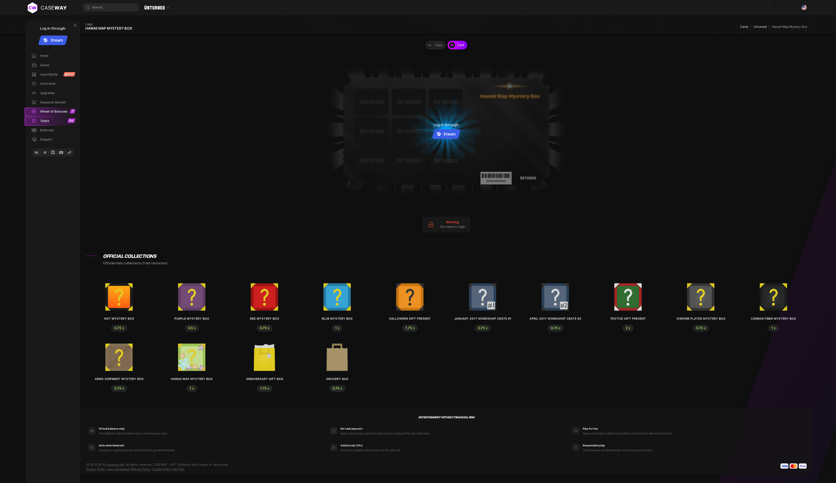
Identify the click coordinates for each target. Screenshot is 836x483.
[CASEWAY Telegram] (44, 152)
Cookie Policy (161, 469)
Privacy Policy (96, 469)
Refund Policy (141, 469)
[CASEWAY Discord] (53, 152)
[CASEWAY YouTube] (61, 152)
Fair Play (178, 469)
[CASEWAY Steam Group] (69, 152)
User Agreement (118, 469)
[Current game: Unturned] (155, 7)
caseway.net (115, 464)
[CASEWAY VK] (36, 152)
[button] (52, 121)
